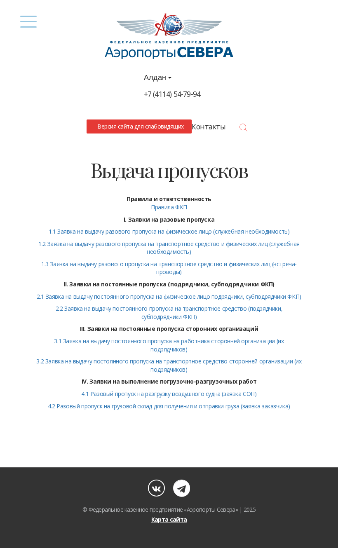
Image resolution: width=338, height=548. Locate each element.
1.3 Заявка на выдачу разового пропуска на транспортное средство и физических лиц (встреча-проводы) (169, 268)
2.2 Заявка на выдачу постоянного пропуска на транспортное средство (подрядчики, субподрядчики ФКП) (169, 312)
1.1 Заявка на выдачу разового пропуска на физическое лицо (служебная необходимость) (169, 231)
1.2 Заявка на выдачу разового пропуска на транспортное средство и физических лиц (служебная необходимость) (169, 248)
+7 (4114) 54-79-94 (172, 94)
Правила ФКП (169, 207)
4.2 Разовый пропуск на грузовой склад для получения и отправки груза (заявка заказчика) (169, 406)
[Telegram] (181, 488)
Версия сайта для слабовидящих (139, 126)
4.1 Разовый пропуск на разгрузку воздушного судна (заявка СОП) (168, 394)
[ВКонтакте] (156, 488)
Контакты (208, 126)
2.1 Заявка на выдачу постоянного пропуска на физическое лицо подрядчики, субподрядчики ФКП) (169, 296)
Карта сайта (169, 519)
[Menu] (28, 21)
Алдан (156, 77)
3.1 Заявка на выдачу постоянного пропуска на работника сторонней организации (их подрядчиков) (169, 345)
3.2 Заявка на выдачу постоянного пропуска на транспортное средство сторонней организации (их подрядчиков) (168, 365)
